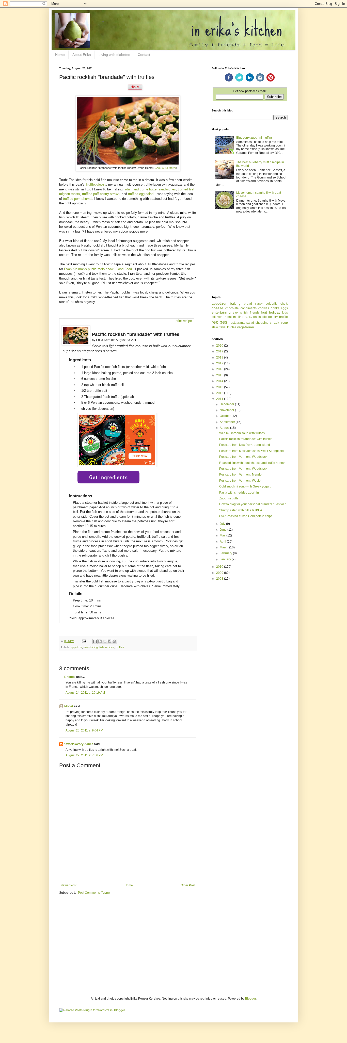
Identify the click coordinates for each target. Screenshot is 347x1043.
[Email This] (95, 641)
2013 (220, 387)
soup (284, 322)
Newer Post (68, 885)
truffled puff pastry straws (101, 194)
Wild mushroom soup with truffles (242, 433)
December (227, 404)
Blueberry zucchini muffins (254, 137)
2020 (220, 345)
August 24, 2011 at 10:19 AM (85, 692)
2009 (220, 573)
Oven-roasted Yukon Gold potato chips (245, 516)
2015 (220, 375)
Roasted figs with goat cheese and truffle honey (252, 463)
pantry (248, 317)
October (225, 416)
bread (248, 303)
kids (285, 312)
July (223, 524)
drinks (275, 308)
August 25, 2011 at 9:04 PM (84, 730)
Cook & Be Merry (165, 167)
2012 (220, 393)
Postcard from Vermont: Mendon (241, 474)
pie (264, 317)
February (226, 553)
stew (215, 327)
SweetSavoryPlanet (78, 744)
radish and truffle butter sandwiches (149, 189)
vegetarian (245, 327)
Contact (144, 55)
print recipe (184, 321)
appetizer (76, 647)
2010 (220, 566)
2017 (220, 363)
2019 (220, 351)
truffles (120, 647)
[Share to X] (104, 641)
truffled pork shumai (77, 199)
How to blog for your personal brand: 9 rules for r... (253, 504)
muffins (238, 317)
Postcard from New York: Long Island (244, 445)
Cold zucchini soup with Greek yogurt (245, 486)
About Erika (81, 55)
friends (254, 312)
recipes (109, 647)
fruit (264, 312)
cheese (217, 308)
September (228, 422)
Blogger (250, 998)
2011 (220, 399)
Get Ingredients (108, 477)
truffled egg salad (140, 194)
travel (222, 327)
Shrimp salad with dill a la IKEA (240, 510)
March (224, 547)
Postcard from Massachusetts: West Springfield (251, 451)
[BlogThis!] (99, 641)
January (226, 559)
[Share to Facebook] (109, 641)
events (237, 312)
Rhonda (69, 677)
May (223, 535)
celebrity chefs (277, 303)
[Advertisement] (250, 255)
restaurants (237, 322)
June (223, 529)
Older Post (188, 885)
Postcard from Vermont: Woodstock (243, 457)
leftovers (217, 317)
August (225, 428)
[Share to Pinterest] (114, 641)
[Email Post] (84, 641)
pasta (257, 317)
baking (235, 303)
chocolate (232, 308)
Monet (68, 706)
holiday (274, 312)
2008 (220, 578)
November (227, 410)
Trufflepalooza (95, 184)
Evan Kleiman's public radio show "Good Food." (99, 269)
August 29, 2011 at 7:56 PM (84, 755)
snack (274, 322)
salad (250, 322)
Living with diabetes (114, 55)
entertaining (91, 647)
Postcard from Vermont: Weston (240, 480)
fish (101, 647)
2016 (220, 369)
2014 (220, 381)
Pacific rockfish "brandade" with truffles (245, 439)
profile (283, 317)
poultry (273, 317)
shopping (262, 322)
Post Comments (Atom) (94, 892)
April (223, 541)
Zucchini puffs (228, 498)
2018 (220, 357)
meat (228, 317)
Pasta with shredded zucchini (239, 492)
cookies (263, 308)
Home (60, 55)
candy (259, 303)
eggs (284, 308)
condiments (249, 308)
